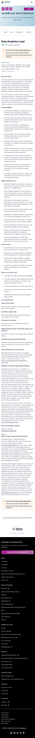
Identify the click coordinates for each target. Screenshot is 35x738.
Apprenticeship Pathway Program (10, 592)
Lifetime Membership (7, 604)
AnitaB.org (23, 728)
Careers (3, 580)
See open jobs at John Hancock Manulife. (17, 52)
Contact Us (4, 702)
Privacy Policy (5, 713)
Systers (3, 644)
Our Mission (4, 561)
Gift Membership (5, 647)
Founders (4, 595)
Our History (4, 564)
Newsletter (4, 705)
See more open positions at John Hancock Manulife (17, 517)
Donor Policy (4, 723)
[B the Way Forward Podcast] (24, 733)
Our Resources (5, 687)
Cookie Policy (5, 717)
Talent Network (5, 598)
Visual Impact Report (6, 664)
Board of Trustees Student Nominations (12, 574)
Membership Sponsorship (8, 637)
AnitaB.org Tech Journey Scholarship (11, 679)
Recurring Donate (6, 631)
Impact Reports (5, 661)
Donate (3, 628)
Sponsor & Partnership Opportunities (11, 634)
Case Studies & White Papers (9, 655)
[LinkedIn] (11, 8)
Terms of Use (4, 715)
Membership (4, 601)
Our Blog (3, 690)
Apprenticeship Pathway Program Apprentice (13, 607)
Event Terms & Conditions (8, 719)
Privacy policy (13, 533)
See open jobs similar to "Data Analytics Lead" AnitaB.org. (19, 55)
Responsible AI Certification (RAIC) (10, 613)
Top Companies (5, 668)
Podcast (3, 694)
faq (29, 9)
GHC (2, 620)
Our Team (4, 568)
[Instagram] (3, 8)
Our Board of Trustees (7, 571)
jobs (11, 32)
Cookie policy (21, 533)
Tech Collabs (4, 617)
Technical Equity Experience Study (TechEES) (13, 658)
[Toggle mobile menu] (31, 2)
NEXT (2, 610)
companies (19, 32)
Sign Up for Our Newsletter (16, 552)
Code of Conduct (5, 721)
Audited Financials (6, 577)
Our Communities (6, 640)
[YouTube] (17, 733)
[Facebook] (7, 8)
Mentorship (4, 588)
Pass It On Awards (6, 676)
